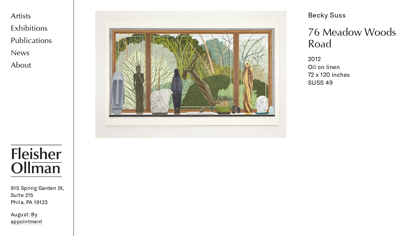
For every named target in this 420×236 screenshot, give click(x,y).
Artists (21, 16)
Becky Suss (327, 15)
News (20, 53)
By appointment (26, 218)
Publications (31, 40)
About (21, 65)
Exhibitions (29, 28)
